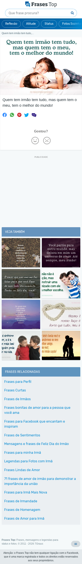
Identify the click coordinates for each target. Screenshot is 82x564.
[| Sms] (34, 115)
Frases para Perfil (17, 382)
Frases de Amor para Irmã (24, 518)
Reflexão (11, 24)
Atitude (31, 24)
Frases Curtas (15, 390)
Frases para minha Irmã (22, 453)
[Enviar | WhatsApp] (12, 115)
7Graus (39, 543)
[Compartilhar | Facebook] (4, 115)
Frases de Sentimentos (22, 435)
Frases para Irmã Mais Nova (25, 492)
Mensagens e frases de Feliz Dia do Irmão (36, 444)
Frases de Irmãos (17, 399)
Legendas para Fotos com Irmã (28, 461)
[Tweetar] (26, 115)
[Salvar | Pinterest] (19, 115)
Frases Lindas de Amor (22, 470)
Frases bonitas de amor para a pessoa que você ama (37, 410)
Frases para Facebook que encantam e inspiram (34, 423)
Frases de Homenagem (22, 510)
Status (49, 24)
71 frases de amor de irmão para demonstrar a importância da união (40, 481)
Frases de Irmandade (20, 501)
